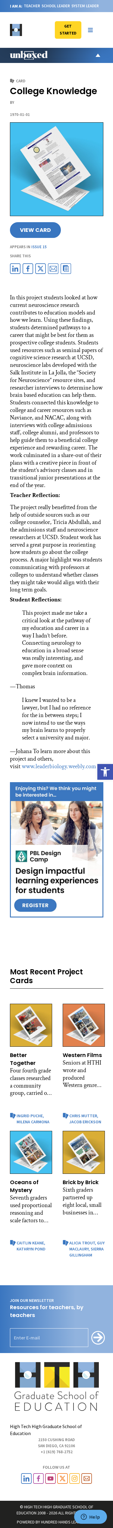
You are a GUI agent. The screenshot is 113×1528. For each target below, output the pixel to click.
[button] (90, 30)
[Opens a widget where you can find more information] (90, 1517)
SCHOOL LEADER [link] (56, 5)
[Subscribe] (98, 1338)
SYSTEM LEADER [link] (85, 5)
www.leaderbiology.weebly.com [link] (59, 766)
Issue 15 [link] (39, 246)
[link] (105, 772)
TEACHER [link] (32, 5)
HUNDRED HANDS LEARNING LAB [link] (68, 1522)
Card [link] (20, 81)
